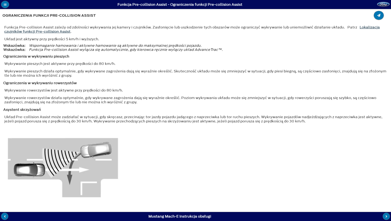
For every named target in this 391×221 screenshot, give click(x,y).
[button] (5, 4)
